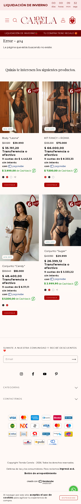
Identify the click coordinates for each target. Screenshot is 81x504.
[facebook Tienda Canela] (33, 373)
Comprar (9, 185)
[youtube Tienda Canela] (45, 373)
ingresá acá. (67, 468)
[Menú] (7, 20)
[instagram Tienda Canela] (21, 373)
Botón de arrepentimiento (40, 473)
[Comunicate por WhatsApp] (73, 490)
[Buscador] (15, 20)
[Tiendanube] (40, 483)
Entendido (68, 498)
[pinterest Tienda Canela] (56, 373)
